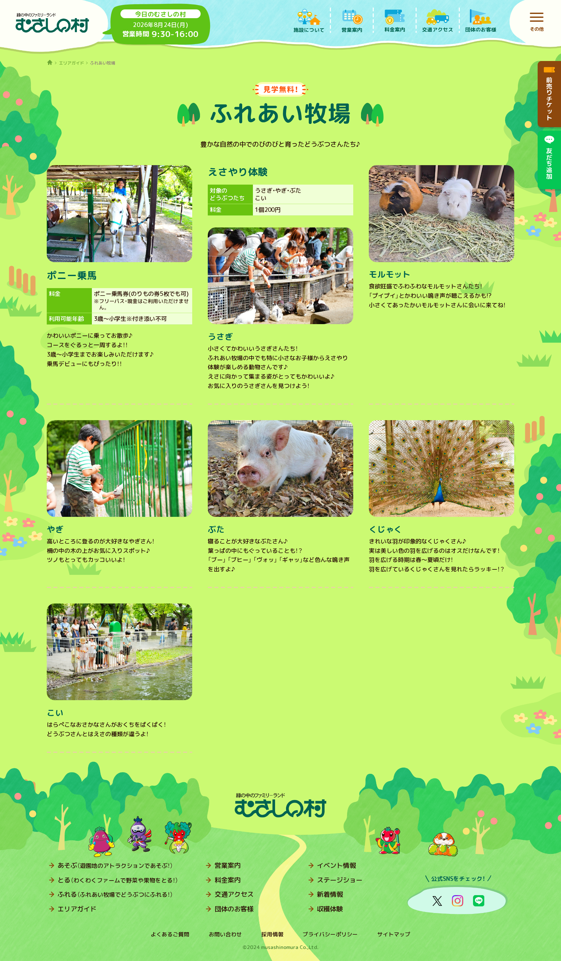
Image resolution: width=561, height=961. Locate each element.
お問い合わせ (225, 934)
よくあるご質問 (170, 934)
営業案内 (228, 865)
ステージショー (339, 880)
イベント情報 (336, 865)
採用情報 (272, 934)
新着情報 (330, 894)
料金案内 (228, 880)
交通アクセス (234, 894)
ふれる (115, 894)
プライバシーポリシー (330, 934)
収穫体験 (330, 909)
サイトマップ (393, 934)
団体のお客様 (234, 909)
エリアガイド (71, 63)
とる (117, 880)
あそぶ (115, 865)
